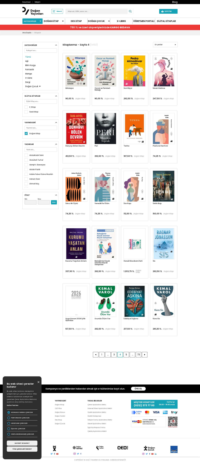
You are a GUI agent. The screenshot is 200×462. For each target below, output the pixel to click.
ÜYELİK (152, 11)
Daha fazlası (13, 405)
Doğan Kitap (59, 405)
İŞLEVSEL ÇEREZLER (18, 428)
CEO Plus (58, 408)
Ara (54, 202)
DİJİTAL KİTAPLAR (166, 21)
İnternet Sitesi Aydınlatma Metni (100, 408)
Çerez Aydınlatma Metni (97, 405)
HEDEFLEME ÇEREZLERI (19, 423)
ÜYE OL (138, 388)
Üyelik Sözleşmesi (94, 416)
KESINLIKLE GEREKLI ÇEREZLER (22, 412)
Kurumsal (26, 2)
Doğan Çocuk (60, 424)
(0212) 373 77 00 (144, 405)
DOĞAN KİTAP (51, 21)
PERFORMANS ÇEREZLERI (20, 418)
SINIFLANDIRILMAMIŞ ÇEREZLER (22, 434)
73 (138, 354)
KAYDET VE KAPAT (22, 443)
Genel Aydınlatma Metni (97, 424)
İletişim (37, 2)
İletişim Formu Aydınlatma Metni (100, 420)
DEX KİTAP (76, 21)
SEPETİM (169, 11)
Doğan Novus (60, 412)
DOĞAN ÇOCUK (96, 21)
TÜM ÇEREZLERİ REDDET (22, 449)
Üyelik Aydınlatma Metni (97, 412)
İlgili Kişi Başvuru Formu (96, 427)
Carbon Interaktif (118, 460)
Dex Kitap (58, 420)
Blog (175, 2)
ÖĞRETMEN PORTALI (143, 21)
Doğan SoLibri (60, 416)
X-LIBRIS (121, 21)
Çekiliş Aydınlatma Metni (97, 431)
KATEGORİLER (30, 21)
